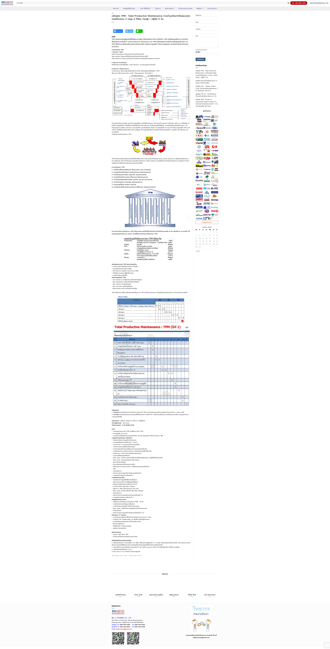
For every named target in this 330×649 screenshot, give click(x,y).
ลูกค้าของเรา (169, 8)
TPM (113, 13)
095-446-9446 (140, 627)
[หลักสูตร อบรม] (7, 3)
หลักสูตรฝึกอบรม (129, 8)
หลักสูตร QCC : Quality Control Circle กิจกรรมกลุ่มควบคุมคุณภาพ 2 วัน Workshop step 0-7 (206, 88)
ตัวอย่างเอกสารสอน (185, 8)
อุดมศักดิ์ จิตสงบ (121, 595)
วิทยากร (158, 8)
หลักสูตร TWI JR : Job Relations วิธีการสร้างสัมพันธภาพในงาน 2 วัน (206, 95)
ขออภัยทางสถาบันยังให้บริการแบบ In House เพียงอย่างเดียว (206, 82)
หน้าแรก (116, 8)
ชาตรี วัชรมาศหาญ (209, 595)
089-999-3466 (125, 625)
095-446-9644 (125, 627)
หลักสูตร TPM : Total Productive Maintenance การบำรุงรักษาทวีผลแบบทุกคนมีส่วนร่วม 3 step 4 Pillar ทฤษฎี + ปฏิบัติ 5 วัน (207, 74)
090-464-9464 (140, 625)
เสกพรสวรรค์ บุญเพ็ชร (156, 595)
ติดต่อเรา (200, 8)
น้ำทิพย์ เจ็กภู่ (192, 595)
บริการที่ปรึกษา (145, 8)
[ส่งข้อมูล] (288, 3)
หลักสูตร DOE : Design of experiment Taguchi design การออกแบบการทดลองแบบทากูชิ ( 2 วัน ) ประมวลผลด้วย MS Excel (207, 102)
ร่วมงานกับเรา (212, 8)
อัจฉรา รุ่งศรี (138, 595)
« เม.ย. (198, 251)
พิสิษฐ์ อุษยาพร (174, 595)
